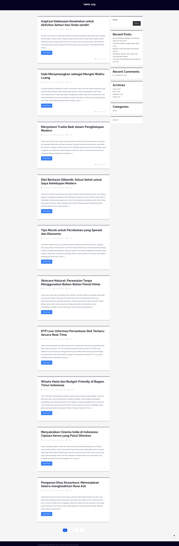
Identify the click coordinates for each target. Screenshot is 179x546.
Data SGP (115, 120)
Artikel (70, 29)
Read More (46, 53)
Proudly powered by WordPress (45, 545)
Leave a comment (101, 59)
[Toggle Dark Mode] (174, 535)
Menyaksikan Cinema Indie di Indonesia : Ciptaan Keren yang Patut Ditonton (70, 433)
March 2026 (116, 91)
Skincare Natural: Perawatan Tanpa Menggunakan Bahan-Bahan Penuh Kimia (70, 282)
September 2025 (118, 94)
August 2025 (116, 97)
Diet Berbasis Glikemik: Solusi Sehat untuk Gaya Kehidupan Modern (71, 181)
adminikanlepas (60, 29)
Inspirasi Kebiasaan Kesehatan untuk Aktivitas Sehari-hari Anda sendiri (67, 22)
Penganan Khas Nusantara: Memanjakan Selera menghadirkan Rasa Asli (70, 484)
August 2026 (116, 89)
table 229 (89, 4)
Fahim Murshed (74, 545)
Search (115, 20)
